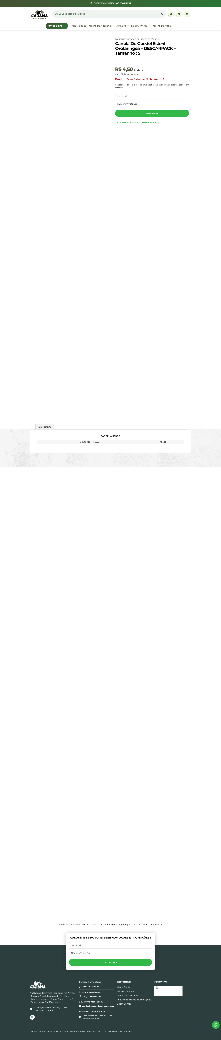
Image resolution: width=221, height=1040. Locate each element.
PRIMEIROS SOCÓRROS (148, 39)
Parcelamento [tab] (44, 427)
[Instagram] (32, 1017)
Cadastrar (152, 113)
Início (62, 924)
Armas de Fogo (162, 26)
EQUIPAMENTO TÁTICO (125, 39)
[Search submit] (162, 14)
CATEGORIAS (55, 26)
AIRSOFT (121, 26)
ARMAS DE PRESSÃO (100, 26)
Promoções (79, 26)
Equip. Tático (139, 26)
